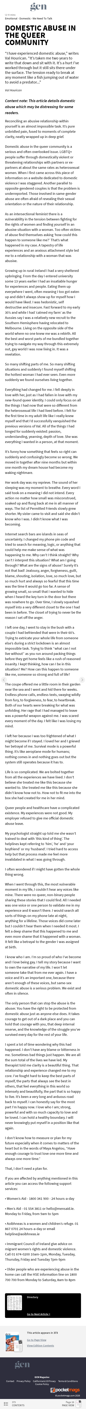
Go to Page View (36, 1340)
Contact (10, 1381)
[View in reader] (12, 1351)
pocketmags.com (66, 1395)
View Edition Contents (40, 1345)
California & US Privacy (44, 1381)
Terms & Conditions (68, 1381)
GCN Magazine (42, 1377)
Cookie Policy (42, 1384)
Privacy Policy (24, 1381)
